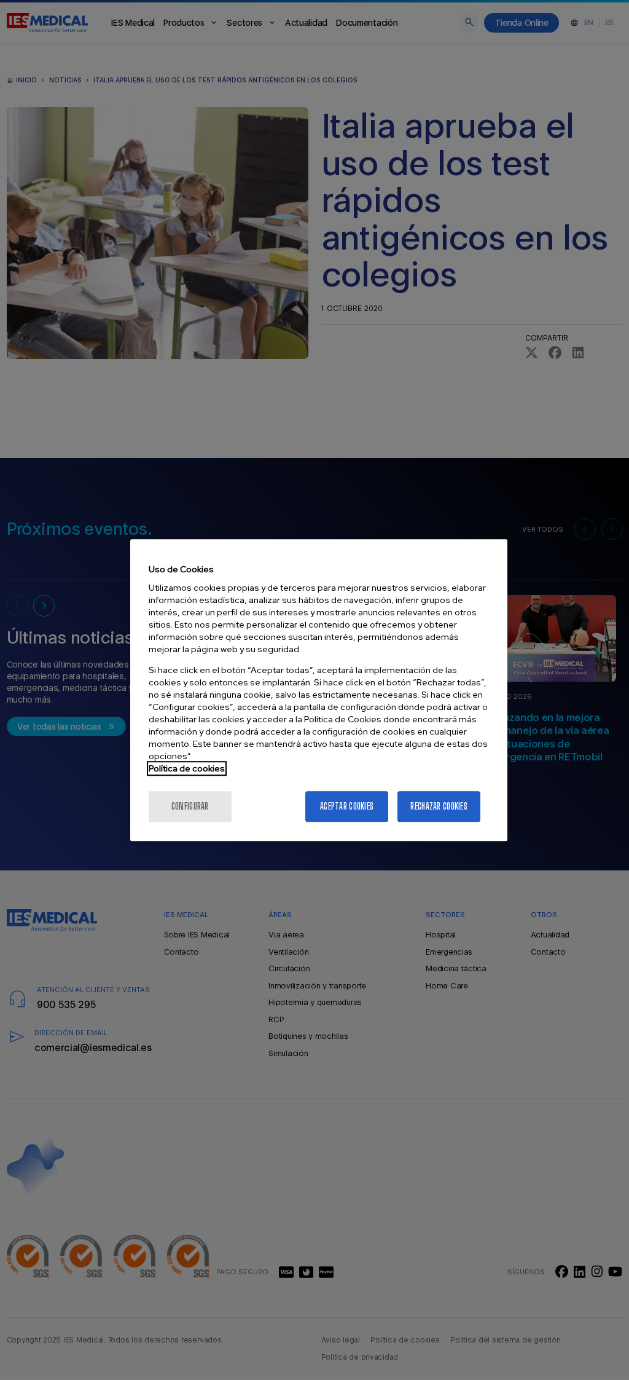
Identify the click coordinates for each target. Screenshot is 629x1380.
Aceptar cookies (346, 806)
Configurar (190, 806)
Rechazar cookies (438, 806)
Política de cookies (187, 768)
